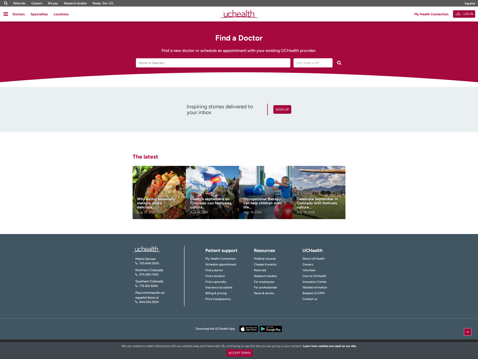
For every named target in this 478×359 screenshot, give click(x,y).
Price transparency (218, 299)
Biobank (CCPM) (313, 293)
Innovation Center (314, 282)
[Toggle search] (6, 3)
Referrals (19, 3)
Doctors (19, 14)
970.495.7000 (149, 274)
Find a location (215, 276)
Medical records (265, 258)
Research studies (75, 3)
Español (470, 3)
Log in (468, 14)
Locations (61, 14)
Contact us (309, 299)
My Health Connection (431, 14)
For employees (264, 282)
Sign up (282, 109)
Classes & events (265, 264)
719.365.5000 (148, 286)
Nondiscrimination (314, 287)
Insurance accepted (218, 287)
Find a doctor (214, 270)
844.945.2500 (149, 302)
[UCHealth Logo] (147, 248)
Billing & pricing (215, 293)
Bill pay (53, 3)
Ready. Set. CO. (103, 3)
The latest (145, 156)
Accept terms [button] (240, 353)
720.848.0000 (149, 263)
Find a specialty (215, 282)
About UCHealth (313, 258)
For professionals (265, 287)
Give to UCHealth (314, 276)
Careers (36, 3)
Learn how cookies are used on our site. (330, 346)
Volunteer (309, 270)
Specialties (39, 14)
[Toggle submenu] (5, 14)
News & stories (264, 293)
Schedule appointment (220, 264)
